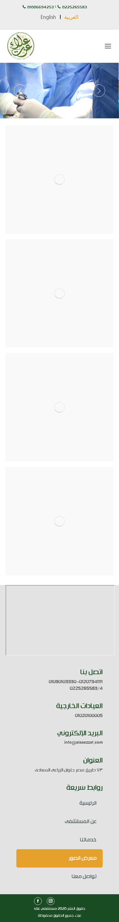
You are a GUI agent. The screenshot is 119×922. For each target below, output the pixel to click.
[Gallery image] (59, 179)
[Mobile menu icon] (107, 46)
